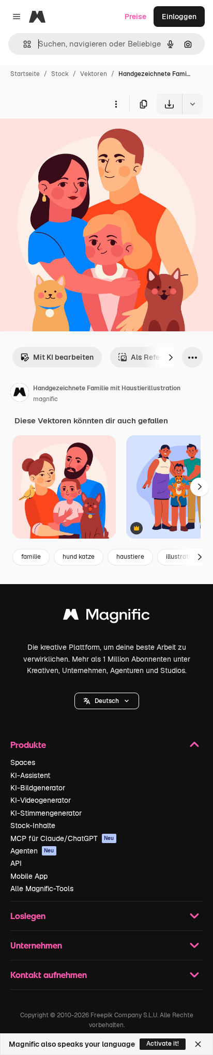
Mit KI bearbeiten (63, 357)
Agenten (32, 850)
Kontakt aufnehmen (48, 974)
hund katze (79, 557)
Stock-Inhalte (32, 825)
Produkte (28, 744)
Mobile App (29, 876)
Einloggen (179, 16)
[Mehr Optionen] (115, 104)
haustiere (130, 557)
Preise (135, 16)
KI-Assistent (30, 775)
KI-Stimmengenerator (46, 813)
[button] (106, 701)
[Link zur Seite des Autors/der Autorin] (19, 394)
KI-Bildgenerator (37, 787)
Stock (60, 74)
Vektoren (93, 74)
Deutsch (107, 701)
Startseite (25, 74)
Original (66, 138)
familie (31, 557)
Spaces (22, 762)
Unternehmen (36, 945)
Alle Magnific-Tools (41, 888)
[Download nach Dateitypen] (192, 104)
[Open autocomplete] (23, 44)
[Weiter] (170, 357)
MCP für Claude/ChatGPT (62, 838)
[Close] (198, 1044)
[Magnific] (106, 617)
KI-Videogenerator (40, 800)
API (16, 863)
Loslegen (27, 915)
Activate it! (162, 1043)
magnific (45, 399)
